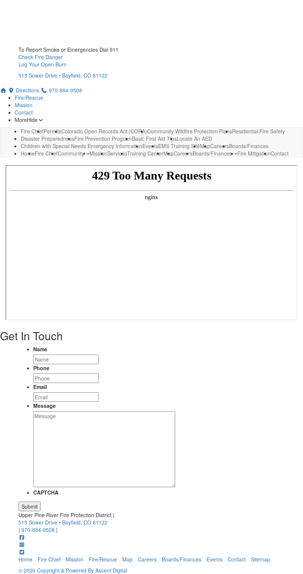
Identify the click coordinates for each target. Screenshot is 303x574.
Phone (41, 368)
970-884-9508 (38, 529)
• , (63, 522)
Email (40, 386)
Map (127, 559)
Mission (24, 105)
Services (117, 153)
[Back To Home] (151, 23)
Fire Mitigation (253, 153)
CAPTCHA (45, 492)
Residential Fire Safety (258, 131)
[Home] (3, 90)
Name (40, 349)
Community (72, 153)
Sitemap (260, 559)
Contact (24, 112)
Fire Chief (46, 153)
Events (214, 559)
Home (28, 153)
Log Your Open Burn (42, 64)
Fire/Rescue (29, 97)
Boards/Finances (213, 153)
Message (44, 405)
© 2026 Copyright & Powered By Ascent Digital (72, 570)
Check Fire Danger (40, 57)
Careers (183, 153)
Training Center (145, 153)
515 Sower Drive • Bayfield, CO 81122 (63, 75)
